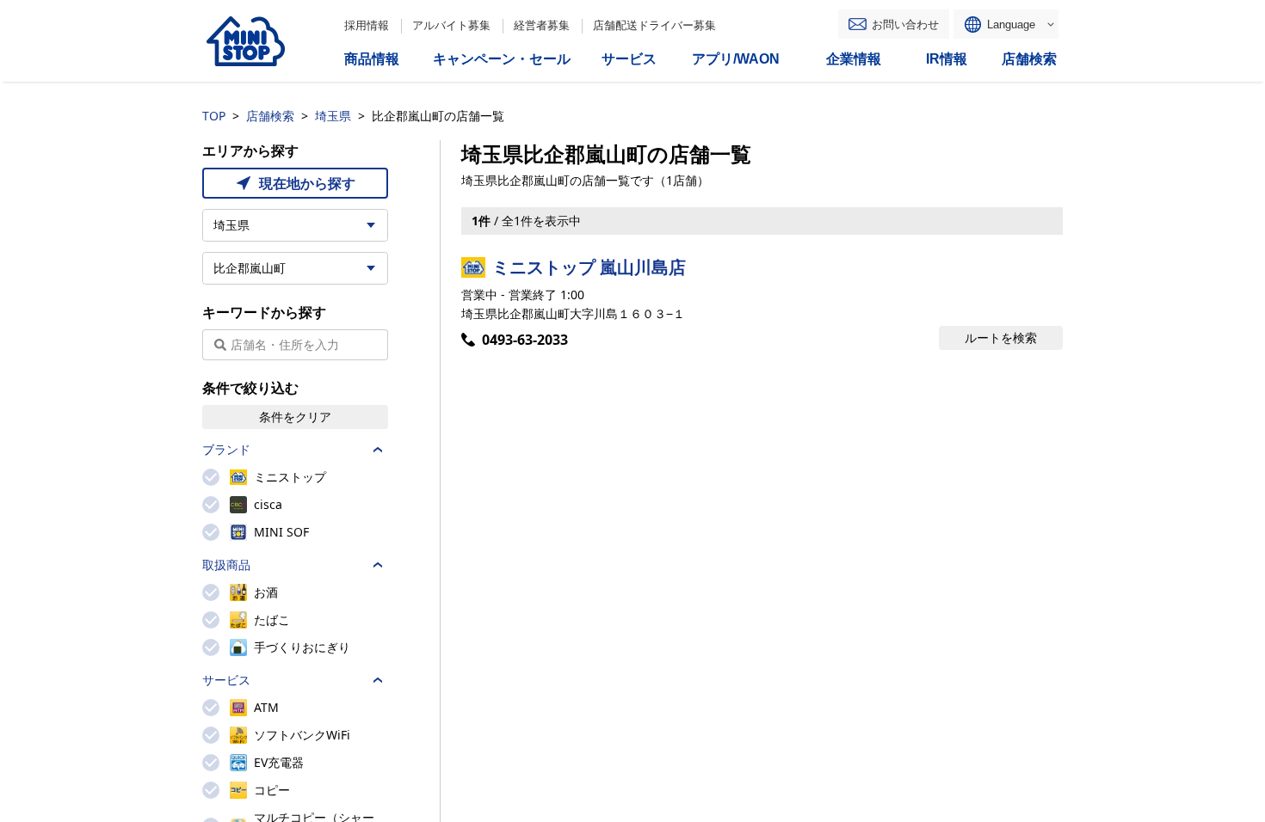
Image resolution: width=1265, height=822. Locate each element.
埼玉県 (333, 115)
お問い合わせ (905, 24)
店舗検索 (270, 115)
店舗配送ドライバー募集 (654, 25)
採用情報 (366, 25)
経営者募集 (542, 25)
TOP (213, 115)
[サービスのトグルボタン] (377, 680)
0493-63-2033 (525, 339)
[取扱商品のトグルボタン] (377, 565)
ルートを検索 (1001, 337)
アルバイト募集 (451, 25)
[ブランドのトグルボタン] (377, 449)
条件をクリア (295, 416)
